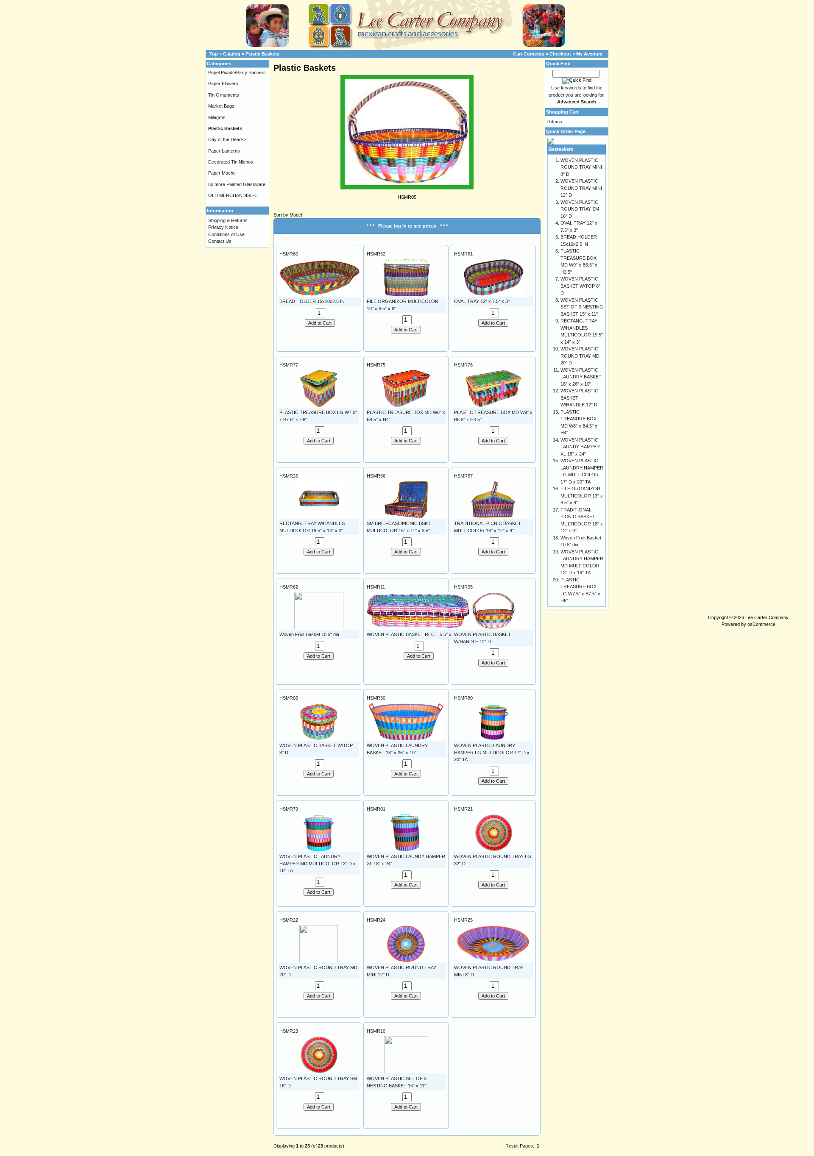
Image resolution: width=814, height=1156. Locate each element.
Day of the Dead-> (227, 139)
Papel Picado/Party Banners (237, 72)
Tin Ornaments (223, 94)
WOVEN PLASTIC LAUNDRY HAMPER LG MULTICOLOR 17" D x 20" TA (492, 752)
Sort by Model (287, 214)
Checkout (560, 53)
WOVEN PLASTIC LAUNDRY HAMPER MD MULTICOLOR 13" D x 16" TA (317, 863)
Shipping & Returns (228, 220)
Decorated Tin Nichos (230, 161)
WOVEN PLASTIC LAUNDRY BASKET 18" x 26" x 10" (581, 376)
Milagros (217, 117)
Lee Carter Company (767, 617)
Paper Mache (222, 172)
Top (213, 53)
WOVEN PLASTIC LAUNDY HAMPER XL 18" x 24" (580, 446)
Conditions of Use (226, 234)
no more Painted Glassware (236, 184)
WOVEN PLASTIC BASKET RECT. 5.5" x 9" (412, 634)
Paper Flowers (223, 83)
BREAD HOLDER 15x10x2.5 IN (312, 301)
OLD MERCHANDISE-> (232, 195)
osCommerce (761, 624)
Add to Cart (320, 322)
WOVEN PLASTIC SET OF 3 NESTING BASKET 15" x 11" (581, 307)
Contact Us (219, 241)
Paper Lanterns (224, 150)
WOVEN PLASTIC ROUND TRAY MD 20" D (579, 355)
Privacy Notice (223, 227)
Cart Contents (528, 53)
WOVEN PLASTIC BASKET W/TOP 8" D (580, 285)
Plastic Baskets (262, 53)
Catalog (231, 53)
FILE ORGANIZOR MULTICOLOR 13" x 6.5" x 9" (581, 495)
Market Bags (221, 105)
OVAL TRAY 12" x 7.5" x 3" (482, 301)
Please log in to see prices (407, 225)
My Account (589, 53)
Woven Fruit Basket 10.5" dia (309, 634)
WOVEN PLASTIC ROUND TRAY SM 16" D (579, 209)
